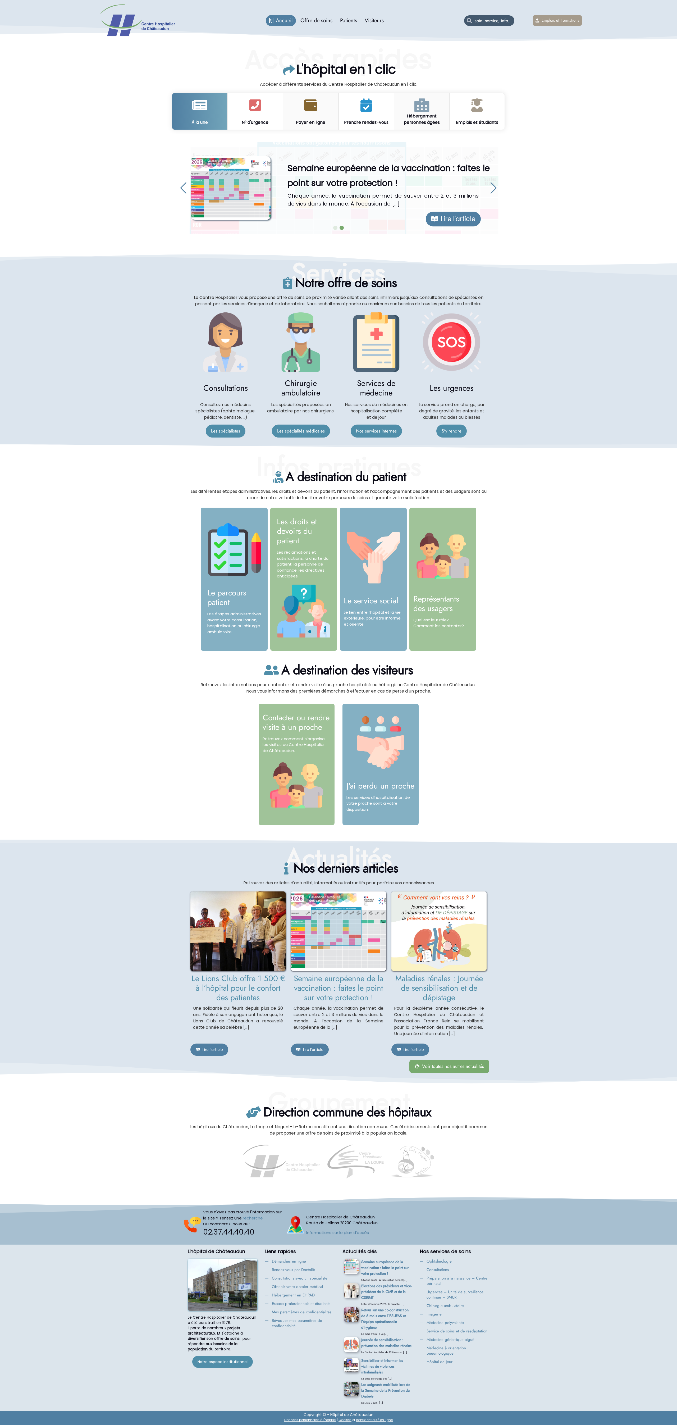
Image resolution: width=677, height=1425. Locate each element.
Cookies (344, 1420)
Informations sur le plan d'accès (337, 1232)
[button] (183, 188)
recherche (253, 1218)
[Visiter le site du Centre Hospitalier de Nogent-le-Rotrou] (412, 1161)
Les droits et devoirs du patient (297, 531)
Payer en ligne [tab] (310, 122)
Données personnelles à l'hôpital (310, 1420)
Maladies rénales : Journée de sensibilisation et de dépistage (439, 988)
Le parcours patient (226, 597)
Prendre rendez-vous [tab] (366, 122)
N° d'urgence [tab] (255, 122)
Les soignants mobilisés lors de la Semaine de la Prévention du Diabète (385, 1390)
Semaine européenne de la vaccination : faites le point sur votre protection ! (338, 988)
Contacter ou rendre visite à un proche (296, 722)
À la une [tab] (199, 122)
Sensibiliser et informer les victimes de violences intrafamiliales (382, 1366)
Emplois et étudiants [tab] (477, 122)
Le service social (371, 600)
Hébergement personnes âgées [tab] (422, 119)
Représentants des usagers (436, 603)
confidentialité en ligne (374, 1420)
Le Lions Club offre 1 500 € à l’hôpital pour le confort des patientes (238, 988)
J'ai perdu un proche (380, 785)
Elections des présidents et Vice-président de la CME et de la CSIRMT (386, 1291)
